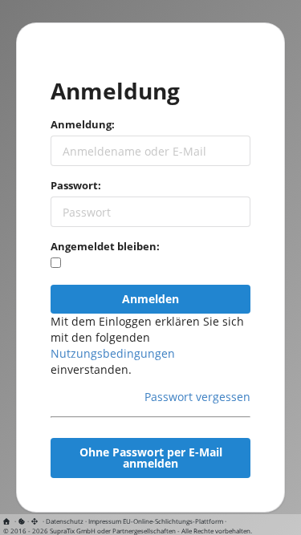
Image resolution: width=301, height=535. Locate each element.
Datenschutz (64, 521)
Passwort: (76, 185)
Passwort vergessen (197, 396)
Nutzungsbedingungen (113, 353)
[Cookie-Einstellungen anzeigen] (22, 521)
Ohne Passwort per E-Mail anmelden (150, 457)
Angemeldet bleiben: (105, 246)
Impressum (104, 521)
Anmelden (150, 298)
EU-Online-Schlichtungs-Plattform (173, 521)
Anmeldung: (83, 124)
